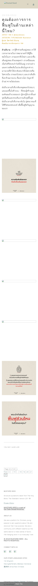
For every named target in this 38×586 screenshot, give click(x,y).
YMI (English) (8, 561)
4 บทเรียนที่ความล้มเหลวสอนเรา (18, 458)
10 (14, 472)
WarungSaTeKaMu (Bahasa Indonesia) (17, 564)
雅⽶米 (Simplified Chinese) (14, 567)
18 (20, 472)
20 (27, 472)
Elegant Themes (19, 581)
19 (24, 472)
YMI (21, 43)
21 (31, 472)
